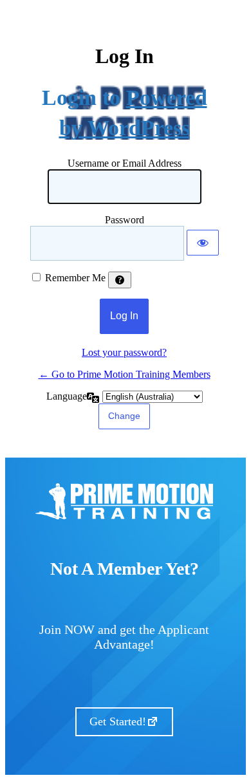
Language (66, 396)
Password (124, 219)
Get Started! (117, 721)
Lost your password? (124, 352)
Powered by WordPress (133, 113)
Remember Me (75, 277)
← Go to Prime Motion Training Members (124, 374)
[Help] (119, 280)
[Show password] (203, 242)
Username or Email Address (124, 163)
